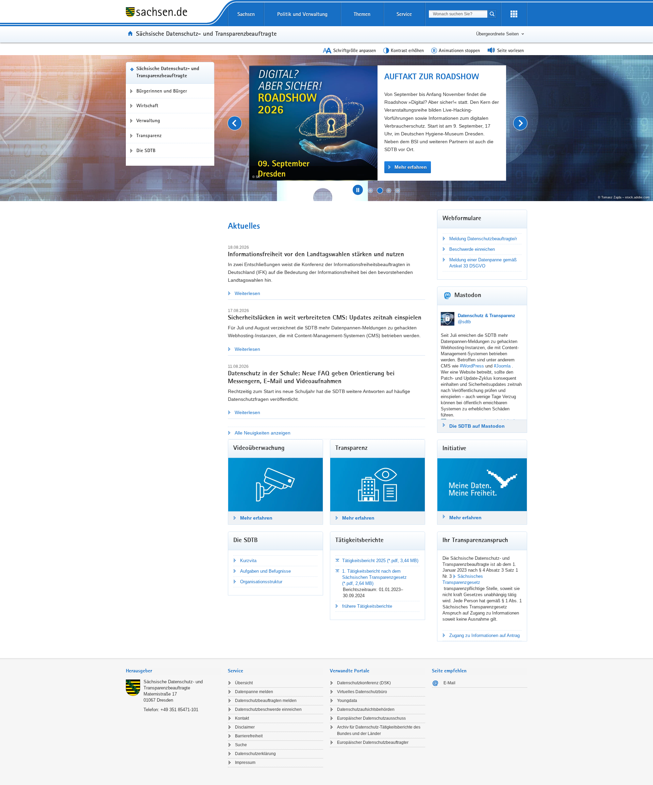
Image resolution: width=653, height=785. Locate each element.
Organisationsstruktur (261, 581)
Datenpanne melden (254, 691)
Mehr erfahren (411, 167)
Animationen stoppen (459, 50)
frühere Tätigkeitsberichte (367, 606)
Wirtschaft (147, 105)
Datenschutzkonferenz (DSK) (364, 683)
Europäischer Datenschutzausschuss (371, 718)
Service (404, 14)
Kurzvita (248, 560)
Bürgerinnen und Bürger (161, 91)
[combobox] (458, 14)
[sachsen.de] (173, 13)
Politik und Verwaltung (302, 14)
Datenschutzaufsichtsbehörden (366, 709)
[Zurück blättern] (234, 123)
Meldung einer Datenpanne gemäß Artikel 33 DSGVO (483, 262)
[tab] (173, 671)
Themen (362, 14)
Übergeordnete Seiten (497, 33)
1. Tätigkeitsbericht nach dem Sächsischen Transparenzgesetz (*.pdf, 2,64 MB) (374, 577)
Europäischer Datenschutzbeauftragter (372, 742)
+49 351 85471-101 (179, 709)
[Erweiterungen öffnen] (514, 14)
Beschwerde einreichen (472, 249)
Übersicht (244, 683)
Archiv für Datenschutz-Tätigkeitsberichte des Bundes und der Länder (378, 730)
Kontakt (242, 718)
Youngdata (347, 700)
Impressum (245, 762)
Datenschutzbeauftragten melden (266, 700)
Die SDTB (145, 150)
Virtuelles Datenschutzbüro (362, 691)
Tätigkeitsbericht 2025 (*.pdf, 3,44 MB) (380, 560)
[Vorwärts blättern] (520, 123)
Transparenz (149, 135)
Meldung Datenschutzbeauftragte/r (483, 238)
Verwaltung (148, 120)
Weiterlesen (247, 293)
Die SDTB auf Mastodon (477, 426)
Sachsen (246, 14)
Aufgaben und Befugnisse (265, 571)
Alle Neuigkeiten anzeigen (262, 433)
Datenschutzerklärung (255, 753)
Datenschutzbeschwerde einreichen (268, 709)
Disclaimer (245, 727)
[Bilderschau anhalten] (358, 190)
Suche (241, 744)
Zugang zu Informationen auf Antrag (484, 635)
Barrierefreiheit (249, 736)
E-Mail (449, 683)
